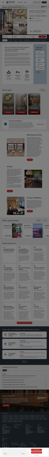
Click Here (5, 453)
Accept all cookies (36, 449)
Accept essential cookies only (36, 452)
